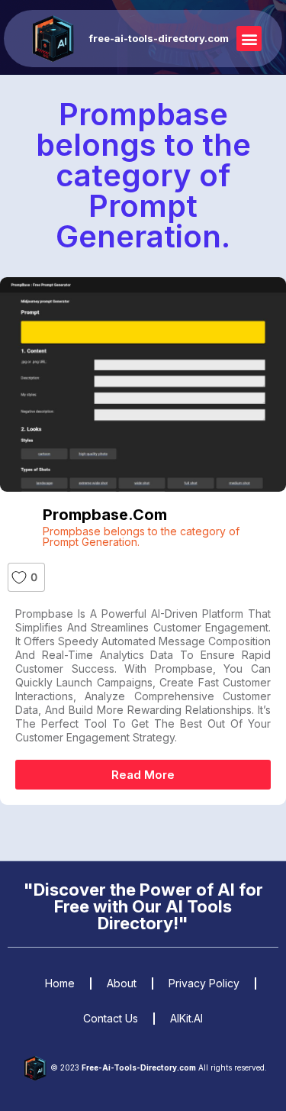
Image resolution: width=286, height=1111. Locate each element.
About (122, 983)
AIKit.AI (186, 1018)
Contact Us (110, 1018)
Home (60, 983)
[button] (249, 38)
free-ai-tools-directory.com (159, 38)
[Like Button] (19, 577)
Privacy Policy (204, 983)
